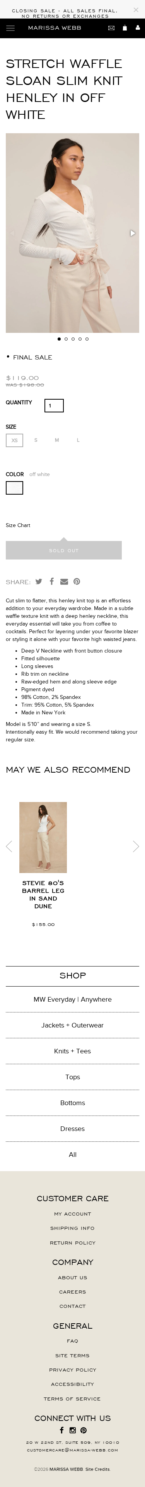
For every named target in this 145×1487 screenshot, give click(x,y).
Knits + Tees (72, 1051)
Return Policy (73, 1242)
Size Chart (18, 525)
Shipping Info (72, 1227)
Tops (72, 1077)
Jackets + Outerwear (72, 1025)
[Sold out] (64, 550)
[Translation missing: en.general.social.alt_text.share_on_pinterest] (77, 581)
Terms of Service (72, 1398)
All (73, 1154)
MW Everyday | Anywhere (73, 999)
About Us (72, 1277)
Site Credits (97, 1469)
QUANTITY (19, 402)
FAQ (72, 1340)
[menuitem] (62, 1430)
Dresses (72, 1128)
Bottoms (72, 1103)
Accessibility (72, 1383)
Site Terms (72, 1355)
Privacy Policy (72, 1369)
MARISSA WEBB (66, 1469)
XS (15, 440)
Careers (72, 1291)
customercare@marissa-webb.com (72, 1449)
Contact (73, 1305)
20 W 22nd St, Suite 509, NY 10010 (72, 1442)
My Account (72, 1213)
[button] (132, 233)
